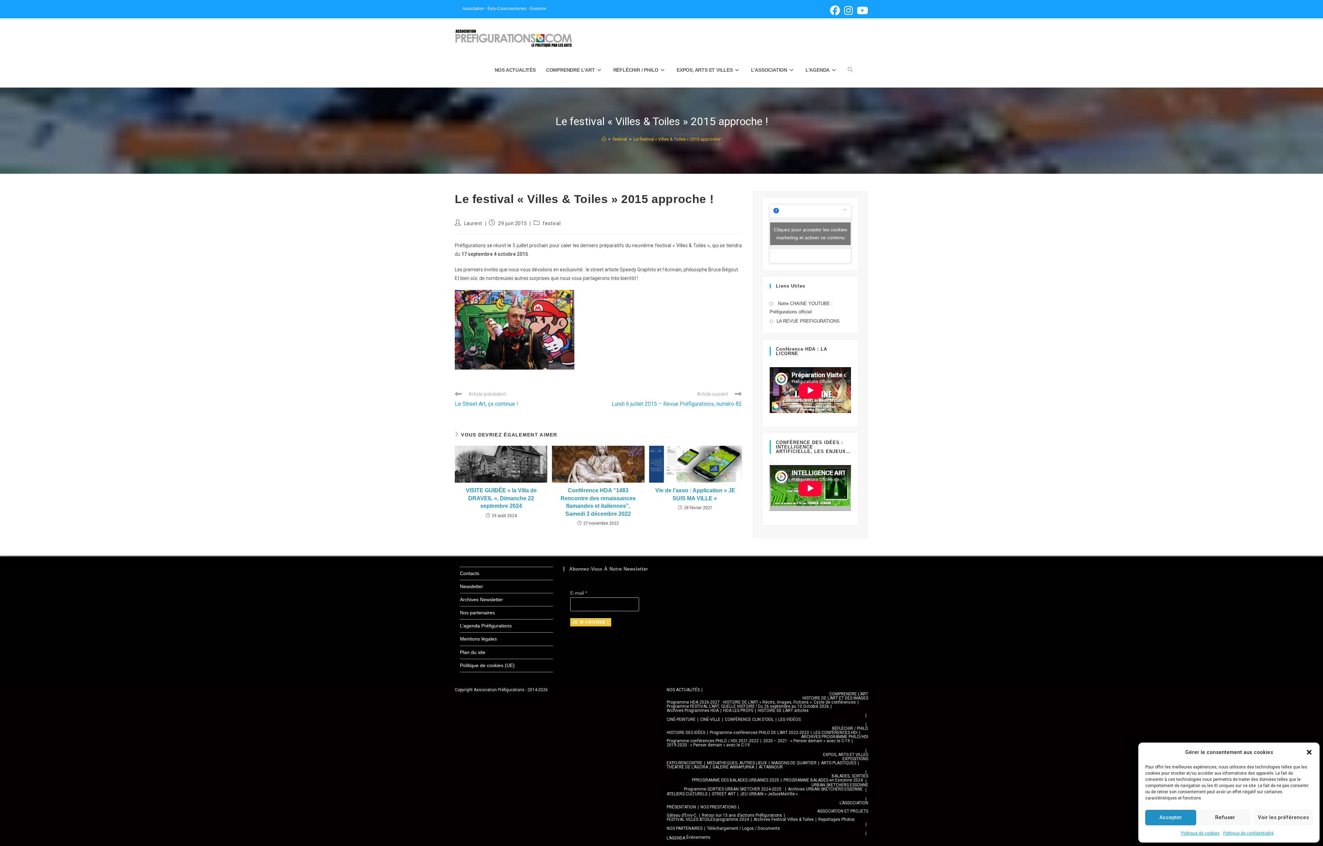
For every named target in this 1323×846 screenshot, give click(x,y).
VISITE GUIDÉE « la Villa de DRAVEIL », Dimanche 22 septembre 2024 (501, 498)
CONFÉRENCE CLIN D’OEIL (749, 719)
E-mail (578, 593)
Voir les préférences (1283, 817)
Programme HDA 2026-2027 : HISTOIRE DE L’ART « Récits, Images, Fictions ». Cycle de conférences (761, 702)
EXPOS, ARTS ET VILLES (845, 754)
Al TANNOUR (771, 767)
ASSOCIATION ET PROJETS (842, 811)
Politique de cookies (1200, 833)
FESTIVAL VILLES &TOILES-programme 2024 (708, 819)
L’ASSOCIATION (854, 802)
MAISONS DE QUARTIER (794, 763)
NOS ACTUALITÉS (683, 689)
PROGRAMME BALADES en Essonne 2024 (823, 780)
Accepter (1170, 817)
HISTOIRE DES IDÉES (686, 732)
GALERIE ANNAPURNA (733, 767)
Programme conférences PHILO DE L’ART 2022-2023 (759, 732)
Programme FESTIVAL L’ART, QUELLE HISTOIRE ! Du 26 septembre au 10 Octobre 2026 (748, 706)
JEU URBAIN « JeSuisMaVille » (769, 794)
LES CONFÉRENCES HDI (835, 732)
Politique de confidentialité (1248, 833)
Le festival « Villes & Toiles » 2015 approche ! (678, 139)
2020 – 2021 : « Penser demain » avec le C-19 (806, 740)
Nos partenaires (477, 612)
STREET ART (724, 794)
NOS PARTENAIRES (684, 828)
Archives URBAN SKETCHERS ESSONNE (825, 789)
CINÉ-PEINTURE (681, 719)
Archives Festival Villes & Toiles (783, 819)
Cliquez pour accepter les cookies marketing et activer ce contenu (810, 233)
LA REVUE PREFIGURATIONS (808, 321)
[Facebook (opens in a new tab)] (835, 11)
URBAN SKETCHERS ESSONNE (839, 785)
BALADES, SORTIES (850, 776)
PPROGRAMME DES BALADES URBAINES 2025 (735, 780)
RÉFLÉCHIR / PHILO (850, 728)
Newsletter (471, 586)
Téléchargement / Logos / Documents (743, 828)
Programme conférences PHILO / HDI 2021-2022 (713, 740)
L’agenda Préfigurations (486, 625)
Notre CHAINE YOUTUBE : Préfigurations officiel (801, 307)
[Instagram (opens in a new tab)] (848, 11)
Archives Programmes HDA (693, 710)
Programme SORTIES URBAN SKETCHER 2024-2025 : (733, 789)
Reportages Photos (836, 819)
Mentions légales (478, 639)
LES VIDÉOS (789, 719)
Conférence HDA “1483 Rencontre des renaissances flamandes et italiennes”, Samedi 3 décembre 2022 (598, 501)
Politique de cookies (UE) (487, 665)
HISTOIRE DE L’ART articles (783, 710)
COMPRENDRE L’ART (848, 694)
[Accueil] (604, 139)
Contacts (469, 573)
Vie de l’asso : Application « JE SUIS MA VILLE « (695, 494)
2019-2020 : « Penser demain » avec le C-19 (708, 745)
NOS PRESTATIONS (718, 807)
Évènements (698, 837)
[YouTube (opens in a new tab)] (861, 11)
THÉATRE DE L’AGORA (687, 767)
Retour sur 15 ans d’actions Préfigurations (742, 815)
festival (552, 223)
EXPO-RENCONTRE (684, 763)
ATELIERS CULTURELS (687, 794)
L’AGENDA (676, 838)
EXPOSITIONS (855, 758)
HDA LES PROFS (738, 710)
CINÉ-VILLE (710, 719)
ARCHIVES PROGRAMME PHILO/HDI (834, 736)
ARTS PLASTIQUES (838, 763)
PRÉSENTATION (681, 807)
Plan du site (472, 652)
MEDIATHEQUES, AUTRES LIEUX (737, 763)
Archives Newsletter (481, 599)
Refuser (1225, 817)
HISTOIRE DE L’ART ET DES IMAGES (835, 698)
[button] (1309, 752)
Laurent (473, 223)
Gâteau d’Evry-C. (682, 815)
